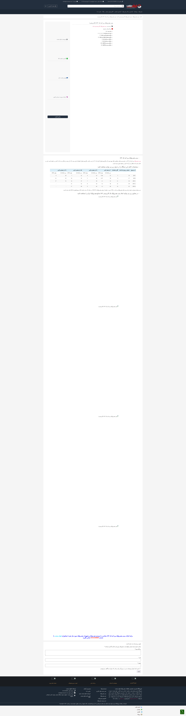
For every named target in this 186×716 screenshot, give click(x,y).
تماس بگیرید (58, 116)
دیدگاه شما (138, 649)
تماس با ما (99, 11)
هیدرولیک (140, 11)
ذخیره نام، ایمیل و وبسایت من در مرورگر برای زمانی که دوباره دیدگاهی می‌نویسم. (120, 668)
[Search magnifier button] (122, 6)
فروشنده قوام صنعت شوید (84, 693)
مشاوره (182, 712)
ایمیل (139, 663)
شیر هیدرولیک (103, 696)
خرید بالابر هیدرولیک (134, 698)
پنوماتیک (135, 11)
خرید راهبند (122, 698)
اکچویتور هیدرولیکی (102, 698)
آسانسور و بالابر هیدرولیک (127, 11)
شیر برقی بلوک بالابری (101, 691)
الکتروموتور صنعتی (109, 11)
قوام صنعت (58, 636)
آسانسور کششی (117, 11)
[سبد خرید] (45, 6)
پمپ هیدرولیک (136, 16)
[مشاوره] (182, 711)
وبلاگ (103, 11)
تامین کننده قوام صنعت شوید (85, 697)
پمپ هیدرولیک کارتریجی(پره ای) (124, 16)
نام (140, 657)
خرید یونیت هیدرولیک (101, 700)
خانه (141, 16)
